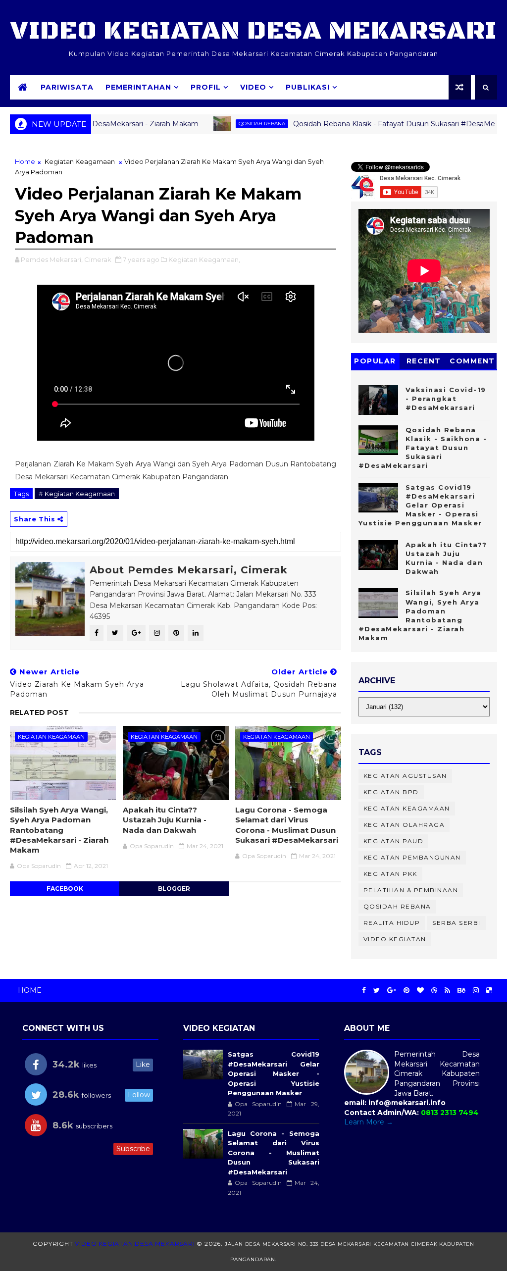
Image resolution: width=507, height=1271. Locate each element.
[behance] (461, 990)
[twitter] (376, 990)
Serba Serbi (456, 922)
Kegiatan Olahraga (404, 824)
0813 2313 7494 (450, 1112)
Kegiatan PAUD (393, 841)
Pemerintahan (138, 87)
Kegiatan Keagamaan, (204, 259)
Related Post (39, 712)
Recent (423, 360)
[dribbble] (434, 990)
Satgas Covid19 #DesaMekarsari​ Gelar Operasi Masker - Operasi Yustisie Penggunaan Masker (420, 505)
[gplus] (392, 990)
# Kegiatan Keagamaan (77, 494)
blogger (174, 888)
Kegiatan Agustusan (405, 775)
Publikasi (308, 87)
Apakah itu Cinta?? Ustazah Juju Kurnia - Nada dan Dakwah (164, 820)
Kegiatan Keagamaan (80, 161)
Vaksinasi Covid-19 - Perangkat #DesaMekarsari (446, 398)
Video (253, 87)
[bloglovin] (420, 990)
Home (25, 161)
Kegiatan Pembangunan (412, 857)
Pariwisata (67, 87)
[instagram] (475, 990)
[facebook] (363, 990)
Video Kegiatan (394, 939)
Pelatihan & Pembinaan (410, 890)
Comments (472, 362)
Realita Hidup (391, 922)
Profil (206, 87)
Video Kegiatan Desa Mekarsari (253, 31)
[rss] (447, 990)
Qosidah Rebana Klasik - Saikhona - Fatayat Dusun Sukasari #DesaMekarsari (422, 448)
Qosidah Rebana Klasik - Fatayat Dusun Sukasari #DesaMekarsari (375, 123)
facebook (65, 888)
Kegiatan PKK (390, 873)
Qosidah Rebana (232, 123)
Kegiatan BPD (391, 792)
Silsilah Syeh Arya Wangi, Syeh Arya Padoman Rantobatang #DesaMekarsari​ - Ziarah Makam (59, 830)
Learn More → (368, 1122)
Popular (375, 360)
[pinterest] (406, 990)
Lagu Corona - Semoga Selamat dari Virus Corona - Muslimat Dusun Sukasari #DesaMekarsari (286, 825)
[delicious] (489, 990)
